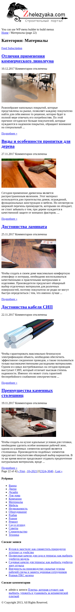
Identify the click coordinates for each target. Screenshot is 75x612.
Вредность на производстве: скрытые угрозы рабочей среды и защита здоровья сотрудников (38, 570)
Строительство (18, 531)
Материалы (16, 502)
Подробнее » (9, 133)
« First (21, 471)
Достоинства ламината (24, 226)
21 (35, 471)
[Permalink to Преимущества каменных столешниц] (28, 435)
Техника (14, 534)
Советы (13, 528)
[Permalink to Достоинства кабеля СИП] (28, 347)
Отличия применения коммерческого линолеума (27, 58)
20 (32, 471)
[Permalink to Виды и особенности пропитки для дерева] (28, 186)
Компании (15, 498)
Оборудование (18, 511)
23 (41, 471)
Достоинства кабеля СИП (27, 307)
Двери (13, 488)
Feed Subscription (11, 48)
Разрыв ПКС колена (21, 575)
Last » (58, 471)
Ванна (13, 485)
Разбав (13, 515)
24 (44, 471)
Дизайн (13, 492)
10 (28, 471)
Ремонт (13, 521)
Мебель (13, 505)
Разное (13, 518)
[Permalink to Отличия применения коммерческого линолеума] (28, 101)
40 (51, 471)
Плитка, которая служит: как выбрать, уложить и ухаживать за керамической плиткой (38, 593)
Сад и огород (17, 525)
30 (48, 471)
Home (5, 32)
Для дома (14, 495)
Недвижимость (18, 508)
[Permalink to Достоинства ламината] (28, 267)
